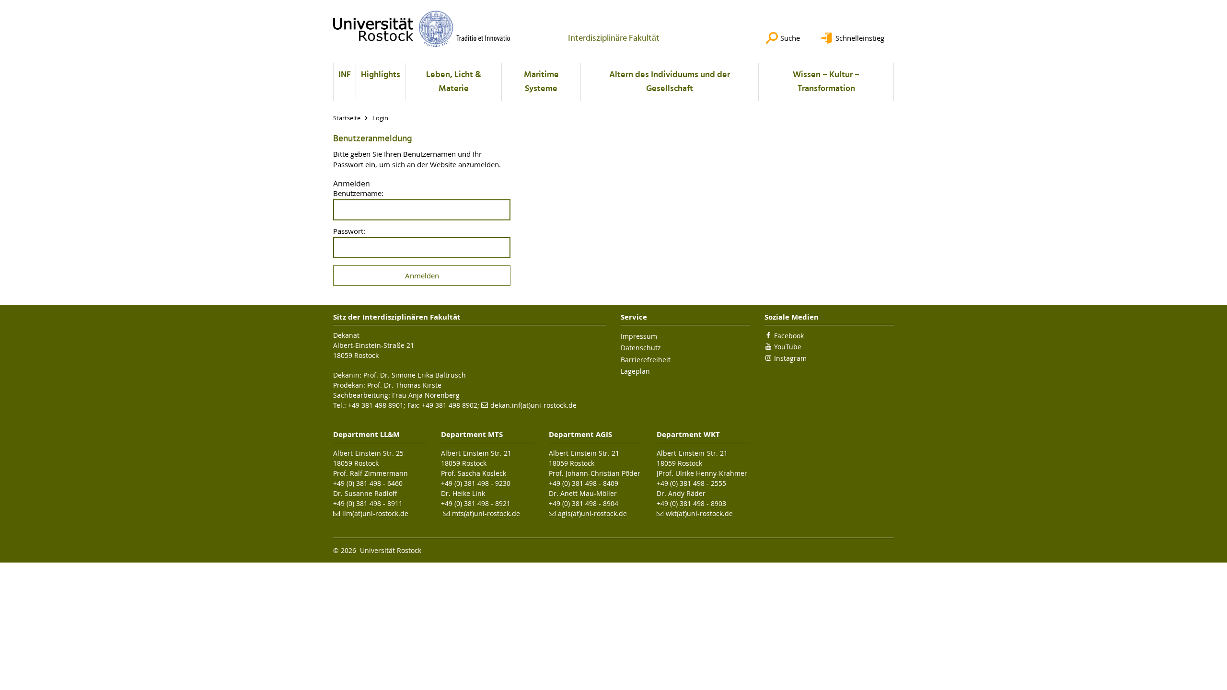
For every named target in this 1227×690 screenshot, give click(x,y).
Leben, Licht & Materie (453, 82)
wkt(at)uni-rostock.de (699, 513)
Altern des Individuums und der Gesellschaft (669, 82)
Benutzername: (358, 193)
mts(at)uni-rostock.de (486, 513)
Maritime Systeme (541, 82)
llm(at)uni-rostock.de (375, 513)
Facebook (789, 335)
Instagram (790, 358)
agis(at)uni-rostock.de (592, 513)
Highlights (380, 75)
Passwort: (349, 231)
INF (344, 75)
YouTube (787, 346)
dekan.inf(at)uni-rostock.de (533, 405)
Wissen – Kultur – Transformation (826, 82)
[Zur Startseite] (421, 29)
